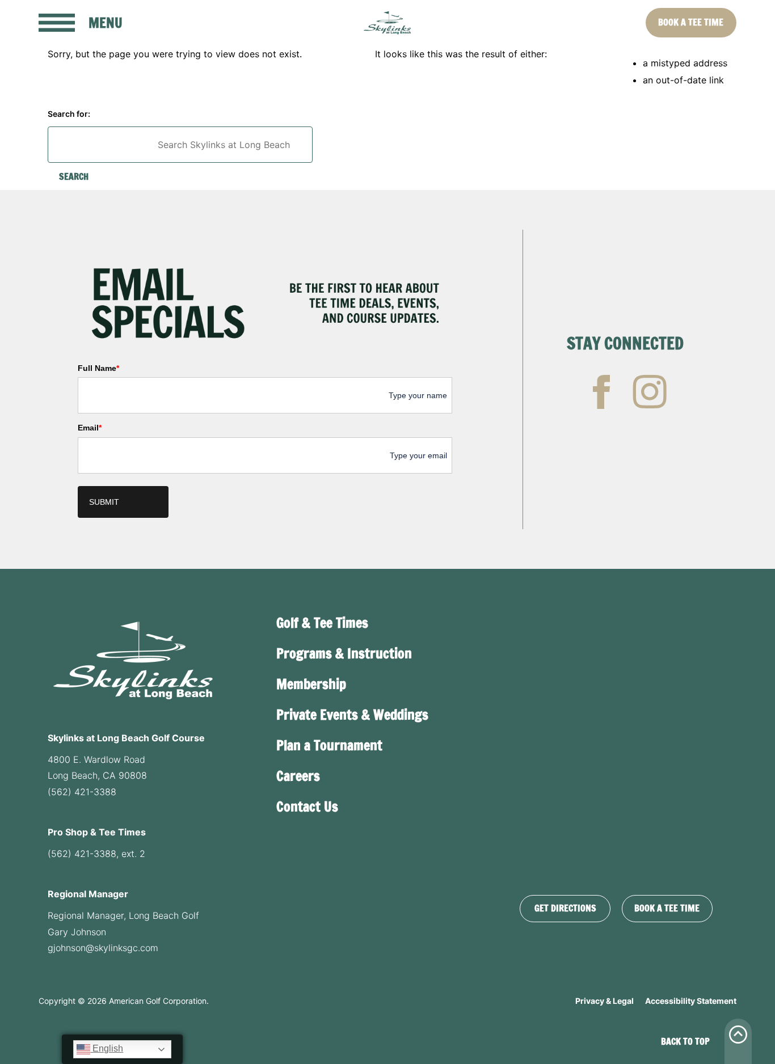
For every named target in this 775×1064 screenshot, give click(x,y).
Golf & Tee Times (322, 622)
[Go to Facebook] (601, 392)
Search (74, 176)
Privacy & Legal (604, 1001)
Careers (298, 775)
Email (90, 427)
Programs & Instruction (344, 653)
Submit (104, 501)
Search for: (69, 114)
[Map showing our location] (616, 741)
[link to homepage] (388, 22)
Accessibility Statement (690, 1001)
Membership (311, 684)
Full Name (98, 368)
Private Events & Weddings (352, 714)
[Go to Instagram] (650, 392)
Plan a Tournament (329, 745)
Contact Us (307, 806)
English (106, 1048)
